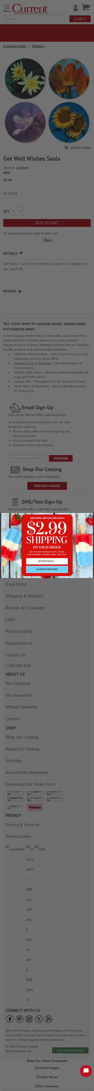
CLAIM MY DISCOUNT (47, 569)
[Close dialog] (90, 516)
